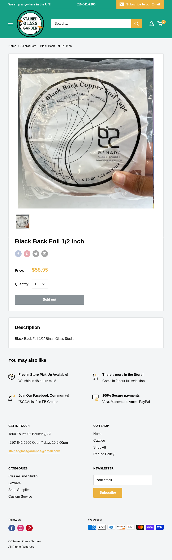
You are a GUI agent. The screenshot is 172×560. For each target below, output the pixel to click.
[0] (160, 23)
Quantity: (22, 284)
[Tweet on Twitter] (36, 253)
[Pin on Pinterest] (27, 253)
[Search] (136, 23)
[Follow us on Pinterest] (29, 528)
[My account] (152, 23)
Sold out (49, 299)
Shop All (99, 447)
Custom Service (20, 496)
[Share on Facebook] (18, 253)
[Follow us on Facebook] (11, 528)
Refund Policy (103, 454)
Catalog (99, 440)
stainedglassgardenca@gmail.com (34, 451)
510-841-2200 (86, 4)
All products (28, 45)
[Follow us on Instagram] (20, 528)
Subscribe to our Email (143, 4)
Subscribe (108, 492)
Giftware (14, 483)
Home (12, 45)
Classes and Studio (23, 476)
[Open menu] (10, 23)
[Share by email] (44, 253)
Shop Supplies (19, 490)
